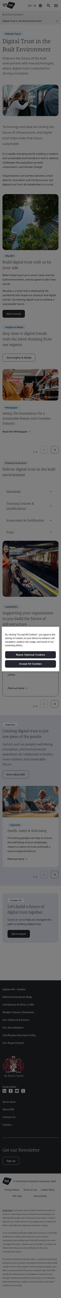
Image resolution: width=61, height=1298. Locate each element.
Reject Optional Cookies (30, 655)
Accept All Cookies (30, 663)
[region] (31, 649)
